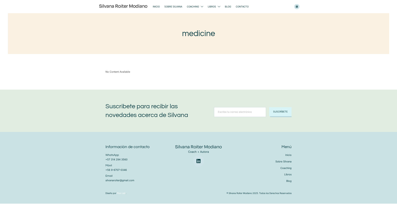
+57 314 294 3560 (116, 159)
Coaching (193, 6)
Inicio (156, 6)
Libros (212, 6)
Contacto (242, 6)
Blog (228, 6)
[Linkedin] (296, 6)
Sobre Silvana (173, 6)
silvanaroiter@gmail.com (119, 180)
